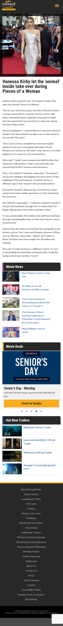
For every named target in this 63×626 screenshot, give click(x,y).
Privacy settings (38, 613)
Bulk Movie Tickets (31, 532)
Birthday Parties (31, 551)
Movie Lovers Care (31, 513)
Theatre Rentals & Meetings (31, 546)
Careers (31, 585)
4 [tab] (36, 411)
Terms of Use (52, 613)
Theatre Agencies (31, 556)
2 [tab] (26, 411)
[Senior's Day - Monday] (31, 367)
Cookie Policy (24, 613)
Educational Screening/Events (31, 542)
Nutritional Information (31, 522)
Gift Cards (31, 503)
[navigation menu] (57, 5)
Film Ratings (31, 599)
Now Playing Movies (31, 489)
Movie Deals (14, 346)
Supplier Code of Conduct (31, 594)
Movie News (14, 267)
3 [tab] (31, 411)
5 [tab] (41, 411)
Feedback (31, 518)
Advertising (31, 527)
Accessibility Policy (31, 589)
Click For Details (31, 403)
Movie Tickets (31, 494)
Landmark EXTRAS (31, 499)
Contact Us (31, 570)
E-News (31, 508)
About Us (31, 565)
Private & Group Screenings (31, 537)
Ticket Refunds (31, 580)
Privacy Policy (11, 613)
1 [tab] (21, 411)
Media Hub (31, 561)
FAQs (31, 575)
